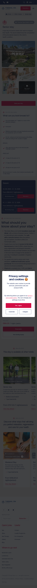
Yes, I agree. (18, 305)
